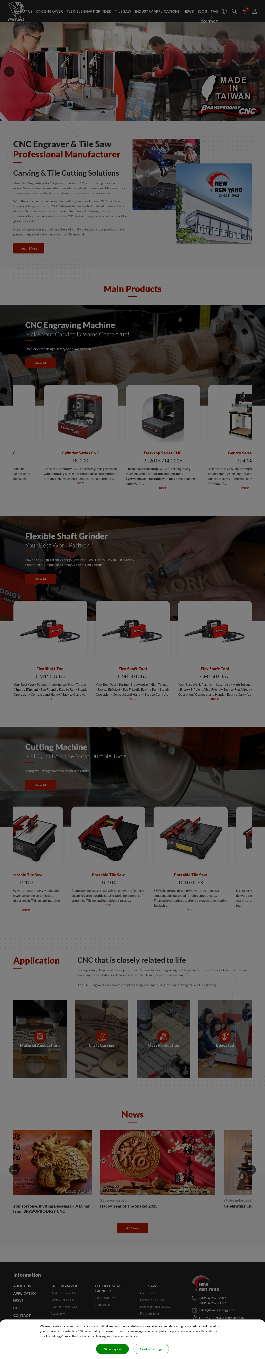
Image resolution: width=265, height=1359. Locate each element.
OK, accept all (112, 1349)
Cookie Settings (151, 1349)
